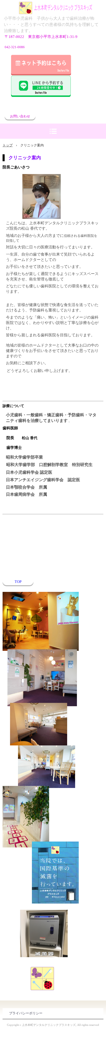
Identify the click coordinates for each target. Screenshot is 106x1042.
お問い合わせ (20, 116)
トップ (8, 145)
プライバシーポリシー (25, 1013)
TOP (18, 582)
